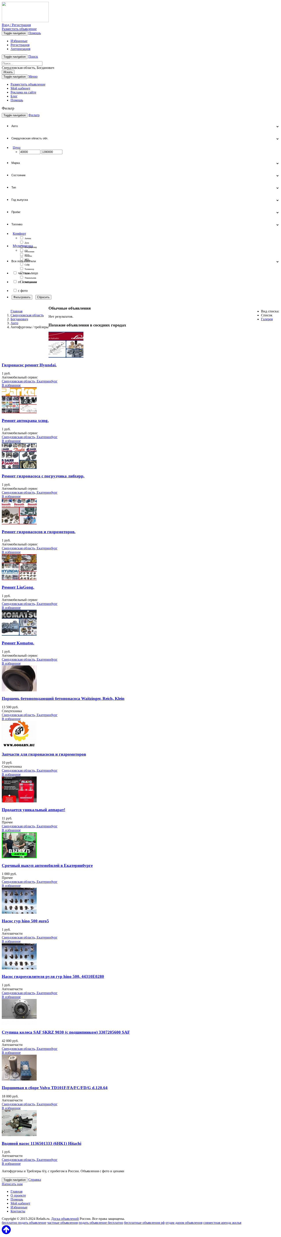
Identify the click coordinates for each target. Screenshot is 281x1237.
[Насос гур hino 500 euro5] (19, 912)
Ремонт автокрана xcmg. (25, 420)
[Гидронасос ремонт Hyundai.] (66, 356)
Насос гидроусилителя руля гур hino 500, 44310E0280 (53, 976)
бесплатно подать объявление (24, 1222)
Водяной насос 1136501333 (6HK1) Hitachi (41, 1143)
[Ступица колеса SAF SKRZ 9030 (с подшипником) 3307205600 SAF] (19, 1023)
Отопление (29, 251)
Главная (16, 311)
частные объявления (62, 1222)
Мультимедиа (23, 246)
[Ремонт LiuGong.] (19, 579)
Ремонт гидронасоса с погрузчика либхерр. (43, 476)
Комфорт (19, 233)
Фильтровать (22, 297)
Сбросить (43, 297)
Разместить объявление (19, 29)
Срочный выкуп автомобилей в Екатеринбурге (47, 865)
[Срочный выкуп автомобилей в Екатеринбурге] (19, 857)
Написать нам (12, 1184)
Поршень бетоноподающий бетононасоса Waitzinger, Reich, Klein (63, 698)
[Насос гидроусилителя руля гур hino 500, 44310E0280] (19, 968)
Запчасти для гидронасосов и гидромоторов (44, 754)
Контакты (18, 1211)
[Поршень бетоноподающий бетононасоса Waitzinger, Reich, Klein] (19, 690)
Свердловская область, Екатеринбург (30, 381)
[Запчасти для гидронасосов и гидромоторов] (19, 746)
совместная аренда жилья (222, 1222)
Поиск (33, 56)
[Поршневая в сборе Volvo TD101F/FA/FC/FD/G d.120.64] (19, 1079)
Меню (33, 76)
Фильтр (34, 115)
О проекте (18, 1195)
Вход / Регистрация (16, 25)
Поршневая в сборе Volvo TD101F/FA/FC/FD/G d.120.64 (55, 1087)
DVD (27, 255)
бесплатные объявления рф (144, 1222)
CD (26, 250)
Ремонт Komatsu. (18, 643)
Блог (14, 96)
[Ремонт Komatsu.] (19, 634)
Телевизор (29, 269)
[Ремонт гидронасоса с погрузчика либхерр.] (19, 468)
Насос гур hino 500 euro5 (25, 921)
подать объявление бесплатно (101, 1222)
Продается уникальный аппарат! (33, 809)
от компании (27, 282)
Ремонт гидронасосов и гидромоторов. (39, 531)
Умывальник (30, 278)
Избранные (19, 41)
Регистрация (20, 45)
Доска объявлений (65, 1219)
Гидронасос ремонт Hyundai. (29, 365)
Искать (8, 72)
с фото (23, 290)
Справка (34, 1179)
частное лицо (28, 273)
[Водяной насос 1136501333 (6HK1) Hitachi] (19, 1135)
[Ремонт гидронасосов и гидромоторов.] (19, 523)
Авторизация (20, 49)
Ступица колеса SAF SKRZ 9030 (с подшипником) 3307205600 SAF (66, 1032)
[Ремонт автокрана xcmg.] (19, 412)
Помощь (34, 33)
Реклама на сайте (23, 92)
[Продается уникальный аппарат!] (19, 801)
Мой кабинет (20, 88)
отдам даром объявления (184, 1222)
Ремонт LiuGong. (18, 587)
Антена (28, 238)
